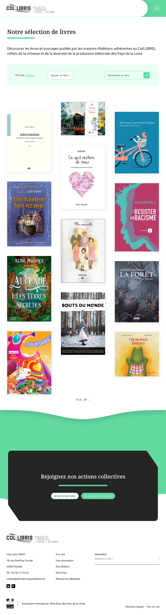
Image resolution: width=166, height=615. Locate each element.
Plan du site (153, 606)
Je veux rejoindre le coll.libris (98, 495)
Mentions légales (134, 606)
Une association (64, 560)
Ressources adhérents (68, 578)
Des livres (61, 572)
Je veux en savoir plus (64, 495)
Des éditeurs (63, 566)
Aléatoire (30, 75)
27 (85, 399)
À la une (60, 554)
